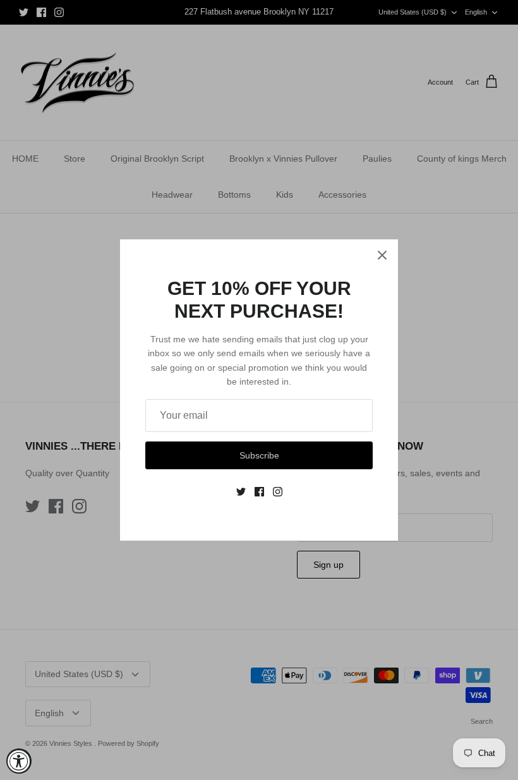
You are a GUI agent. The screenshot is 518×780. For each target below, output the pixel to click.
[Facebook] (259, 491)
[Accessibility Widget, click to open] (19, 761)
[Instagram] (277, 491)
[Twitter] (241, 491)
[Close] (382, 255)
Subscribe (259, 455)
